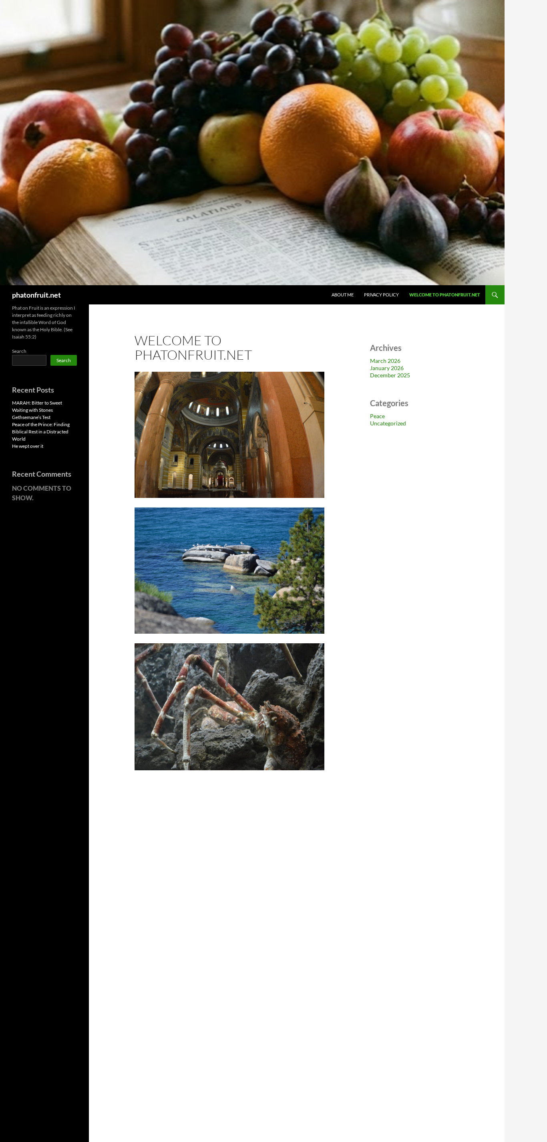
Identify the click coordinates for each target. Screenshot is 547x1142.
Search (19, 351)
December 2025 (390, 375)
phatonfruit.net (36, 294)
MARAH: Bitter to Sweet (37, 403)
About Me (343, 294)
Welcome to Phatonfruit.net (444, 294)
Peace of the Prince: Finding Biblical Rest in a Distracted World (41, 431)
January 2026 (387, 368)
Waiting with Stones (32, 410)
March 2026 (385, 360)
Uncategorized (388, 423)
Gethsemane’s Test (31, 417)
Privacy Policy (381, 294)
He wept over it (27, 446)
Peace (377, 416)
